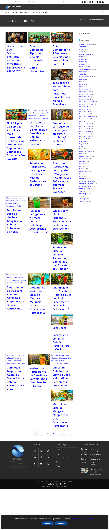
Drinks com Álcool (85, 91)
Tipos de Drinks (84, 201)
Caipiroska (82, 64)
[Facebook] (41, 451)
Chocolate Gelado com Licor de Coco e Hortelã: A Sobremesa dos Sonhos (61, 376)
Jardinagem (82, 161)
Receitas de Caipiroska (86, 186)
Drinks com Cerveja (85, 99)
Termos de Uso (55, 481)
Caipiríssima (83, 62)
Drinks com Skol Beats (86, 121)
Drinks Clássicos (84, 89)
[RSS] (48, 464)
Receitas (82, 179)
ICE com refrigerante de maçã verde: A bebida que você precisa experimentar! (39, 221)
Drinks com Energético (86, 104)
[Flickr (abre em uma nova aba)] (97, 2)
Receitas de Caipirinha (86, 181)
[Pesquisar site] (101, 12)
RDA (80, 176)
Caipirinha (82, 59)
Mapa (58, 466)
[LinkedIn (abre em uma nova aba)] (92, 2)
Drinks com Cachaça (85, 94)
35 (64, 433)
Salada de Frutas (84, 189)
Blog (80, 57)
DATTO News (46, 483)
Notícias (81, 169)
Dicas (81, 81)
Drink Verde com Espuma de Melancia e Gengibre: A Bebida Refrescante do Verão (39, 133)
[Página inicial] (81, 20)
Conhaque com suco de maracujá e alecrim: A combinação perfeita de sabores (61, 133)
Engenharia (82, 144)
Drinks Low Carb (84, 134)
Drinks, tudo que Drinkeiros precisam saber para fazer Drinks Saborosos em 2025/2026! (16, 58)
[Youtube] (41, 464)
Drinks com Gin (84, 109)
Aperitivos (82, 47)
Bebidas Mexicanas (85, 54)
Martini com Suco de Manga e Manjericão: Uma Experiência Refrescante (60, 414)
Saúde (81, 191)
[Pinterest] (41, 457)
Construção (83, 72)
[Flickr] (48, 457)
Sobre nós (59, 462)
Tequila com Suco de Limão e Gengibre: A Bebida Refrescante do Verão (15, 220)
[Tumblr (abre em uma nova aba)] (95, 2)
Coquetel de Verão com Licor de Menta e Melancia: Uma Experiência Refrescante (37, 300)
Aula (80, 52)
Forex (81, 146)
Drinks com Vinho (84, 126)
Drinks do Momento (85, 131)
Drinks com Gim (84, 106)
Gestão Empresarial (85, 151)
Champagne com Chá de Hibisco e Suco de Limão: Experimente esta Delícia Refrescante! (62, 298)
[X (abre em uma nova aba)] (82, 2)
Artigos (81, 49)
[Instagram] (48, 451)
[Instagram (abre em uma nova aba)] (90, 2)
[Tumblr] (35, 464)
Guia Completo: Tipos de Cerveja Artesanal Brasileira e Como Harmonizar (37, 58)
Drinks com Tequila (85, 124)
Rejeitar (61, 523)
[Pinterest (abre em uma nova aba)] (87, 2)
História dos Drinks (85, 156)
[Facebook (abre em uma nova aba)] (85, 2)
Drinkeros (82, 84)
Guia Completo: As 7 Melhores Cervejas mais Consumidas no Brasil (62, 55)
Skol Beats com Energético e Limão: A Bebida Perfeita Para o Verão (61, 338)
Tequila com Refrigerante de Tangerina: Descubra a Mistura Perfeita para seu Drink (38, 174)
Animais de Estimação (86, 44)
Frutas (81, 149)
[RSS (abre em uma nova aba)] (103, 2)
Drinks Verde (83, 139)
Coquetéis (82, 74)
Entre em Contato (62, 458)
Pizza (80, 174)
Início (58, 450)
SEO (80, 196)
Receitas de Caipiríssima (86, 184)
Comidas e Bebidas (85, 69)
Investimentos (83, 159)
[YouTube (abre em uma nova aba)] (100, 2)
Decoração (82, 79)
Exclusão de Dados (67, 481)
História (81, 154)
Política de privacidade (42, 481)
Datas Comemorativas (86, 76)
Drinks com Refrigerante (87, 116)
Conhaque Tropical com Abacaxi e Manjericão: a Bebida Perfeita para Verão (15, 378)
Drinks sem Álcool (84, 136)
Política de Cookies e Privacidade (82, 519)
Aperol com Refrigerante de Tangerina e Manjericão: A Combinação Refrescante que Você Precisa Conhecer (62, 178)
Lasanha (82, 164)
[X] (35, 451)
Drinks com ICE (84, 111)
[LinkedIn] (35, 457)
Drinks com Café (84, 96)
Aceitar (47, 523)
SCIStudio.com (55, 483)
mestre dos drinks (96, 20)
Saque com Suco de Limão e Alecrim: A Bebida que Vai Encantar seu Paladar (61, 258)
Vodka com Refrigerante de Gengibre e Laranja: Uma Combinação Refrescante (39, 377)
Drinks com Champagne (86, 101)
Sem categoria (83, 194)
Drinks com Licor (84, 114)
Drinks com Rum (84, 119)
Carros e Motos (84, 67)
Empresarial (83, 141)
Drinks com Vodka (85, 129)
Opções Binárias (84, 171)
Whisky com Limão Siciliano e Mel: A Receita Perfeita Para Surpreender (62, 219)
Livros (81, 166)
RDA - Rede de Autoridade (59, 486)
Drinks (81, 86)
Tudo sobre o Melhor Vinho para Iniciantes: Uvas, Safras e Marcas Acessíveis (62, 93)
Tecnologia (82, 199)
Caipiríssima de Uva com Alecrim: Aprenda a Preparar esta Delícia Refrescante (15, 297)
